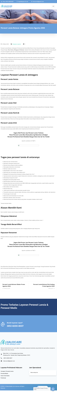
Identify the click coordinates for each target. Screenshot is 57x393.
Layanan (19, 44)
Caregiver (15, 44)
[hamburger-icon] (53, 6)
